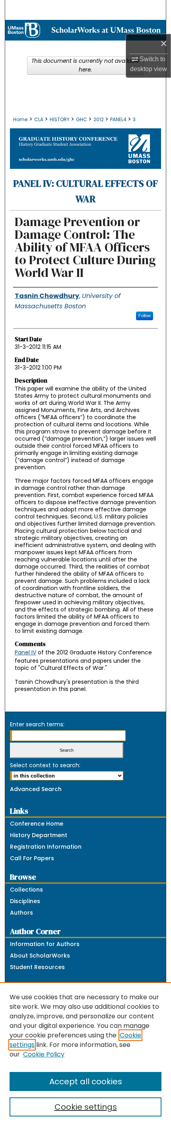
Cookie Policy (43, 1054)
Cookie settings (85, 1106)
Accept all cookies (85, 1081)
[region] (85, 1054)
